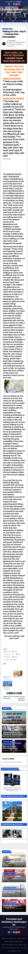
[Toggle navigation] (13, 21)
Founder (20, 944)
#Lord (8, 44)
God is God (7, 720)
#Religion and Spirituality (16, 44)
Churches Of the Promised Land (10, 872)
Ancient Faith (12, 741)
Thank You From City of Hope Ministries (12, 892)
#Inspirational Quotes (20, 42)
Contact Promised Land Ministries (7, 944)
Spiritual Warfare (17, 743)
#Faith (10, 42)
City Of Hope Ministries (12, 951)
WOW (8, 730)
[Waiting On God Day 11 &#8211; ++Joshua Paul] (7, 683)
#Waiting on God (11, 46)
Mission (16, 944)
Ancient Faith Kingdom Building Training (12, 877)
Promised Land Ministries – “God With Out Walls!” (14, 941)
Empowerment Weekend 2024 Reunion (13, 862)
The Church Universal (8, 744)
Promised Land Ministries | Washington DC (14, 922)
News (19, 951)
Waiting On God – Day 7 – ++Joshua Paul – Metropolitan (20, 698)
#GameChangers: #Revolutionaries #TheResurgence (10, 748)
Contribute (25, 944)
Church (10, 28)
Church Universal (24, 947)
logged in (10, 762)
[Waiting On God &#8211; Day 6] (17, 673)
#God (13, 42)
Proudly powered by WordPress (7, 938)
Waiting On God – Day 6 (17, 676)
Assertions (3, 947)
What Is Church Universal (11, 947)
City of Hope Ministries (8, 874)
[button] (23, 21)
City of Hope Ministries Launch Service (11, 907)
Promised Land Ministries (8, 743)
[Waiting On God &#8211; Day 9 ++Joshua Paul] (7, 673)
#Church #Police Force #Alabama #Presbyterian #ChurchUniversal (12, 734)
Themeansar (24, 938)
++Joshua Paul (5, 28)
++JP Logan (14, 721)
